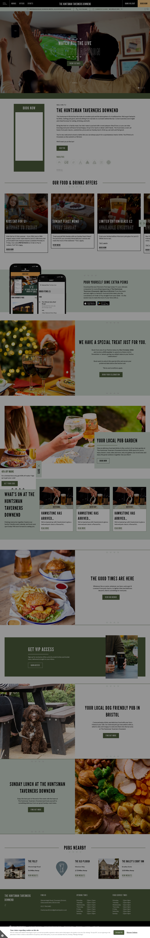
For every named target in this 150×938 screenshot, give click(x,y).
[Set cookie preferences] (4, 934)
